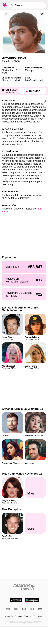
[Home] (24, 587)
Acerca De (9, 616)
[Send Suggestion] (45, 101)
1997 (4, 73)
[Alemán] (40, 609)
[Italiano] (32, 609)
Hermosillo (7, 80)
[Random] (42, 14)
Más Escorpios (11, 509)
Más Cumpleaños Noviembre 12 (22, 473)
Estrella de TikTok (11, 61)
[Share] (6, 14)
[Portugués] (16, 609)
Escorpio (29, 70)
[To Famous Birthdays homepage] (4, 5)
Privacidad (28, 616)
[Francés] (24, 609)
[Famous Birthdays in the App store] (16, 600)
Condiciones (38, 616)
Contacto (18, 616)
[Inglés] (8, 609)
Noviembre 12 (9, 70)
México (18, 80)
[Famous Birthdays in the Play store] (32, 600)
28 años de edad (34, 80)
